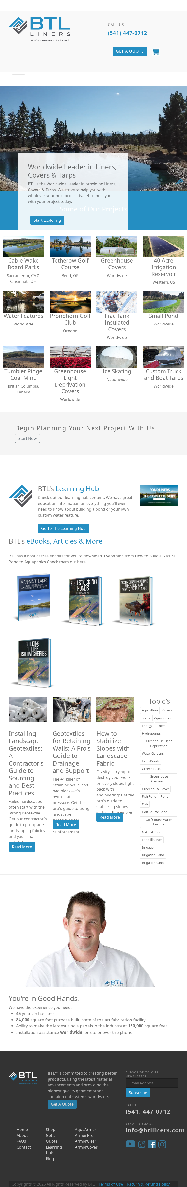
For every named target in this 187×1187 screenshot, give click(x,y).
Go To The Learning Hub (63, 528)
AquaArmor (85, 1129)
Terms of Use (111, 1184)
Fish (145, 804)
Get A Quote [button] (130, 51)
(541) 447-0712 (127, 32)
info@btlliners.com (155, 1130)
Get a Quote (51, 1138)
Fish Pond (149, 796)
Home (22, 1129)
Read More (22, 847)
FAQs (21, 1141)
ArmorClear (85, 1141)
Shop (50, 1129)
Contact (24, 1147)
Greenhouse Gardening (159, 779)
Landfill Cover (152, 839)
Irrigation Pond (153, 855)
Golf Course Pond (154, 812)
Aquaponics (162, 718)
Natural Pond (151, 832)
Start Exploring (47, 220)
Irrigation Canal (153, 863)
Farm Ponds (150, 761)
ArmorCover (86, 1147)
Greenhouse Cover (155, 789)
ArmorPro (84, 1135)
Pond (164, 796)
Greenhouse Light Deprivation (159, 743)
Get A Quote (62, 1104)
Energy (147, 725)
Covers (167, 710)
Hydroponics (151, 733)
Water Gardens (153, 753)
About (22, 1135)
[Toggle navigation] (18, 79)
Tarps (146, 718)
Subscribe (138, 1092)
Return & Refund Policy (148, 1184)
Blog (50, 1158)
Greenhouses (151, 768)
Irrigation (149, 847)
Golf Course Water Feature (159, 822)
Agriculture (150, 710)
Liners (161, 725)
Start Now (27, 438)
